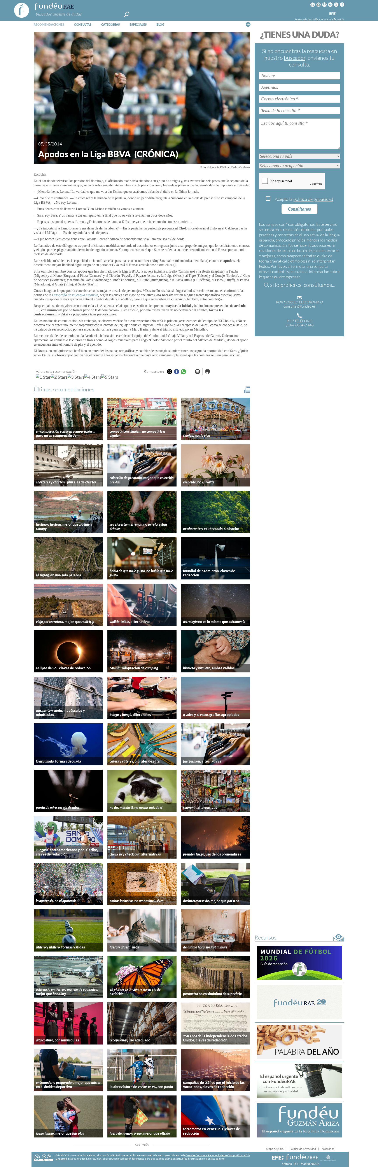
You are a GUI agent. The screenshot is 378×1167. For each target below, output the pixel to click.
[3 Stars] (76, 377)
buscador (294, 57)
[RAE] (341, 13)
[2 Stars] (59, 377)
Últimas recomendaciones (64, 389)
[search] (126, 14)
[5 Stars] (109, 377)
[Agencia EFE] (332, 14)
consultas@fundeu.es (299, 306)
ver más (142, 1144)
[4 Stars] (92, 377)
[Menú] (248, 24)
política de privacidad (313, 199)
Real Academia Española (329, 19)
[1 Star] (43, 377)
